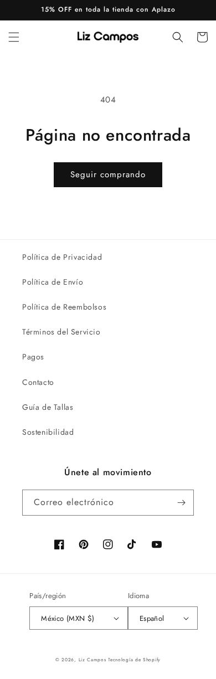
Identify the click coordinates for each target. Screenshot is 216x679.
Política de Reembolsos (64, 306)
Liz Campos (92, 659)
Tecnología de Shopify (134, 659)
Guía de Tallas (47, 407)
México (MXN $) (68, 618)
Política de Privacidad (62, 257)
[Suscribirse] (181, 503)
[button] (14, 37)
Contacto (38, 382)
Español (152, 618)
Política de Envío (52, 281)
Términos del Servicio (61, 331)
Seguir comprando (108, 174)
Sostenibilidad (48, 432)
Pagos (33, 356)
